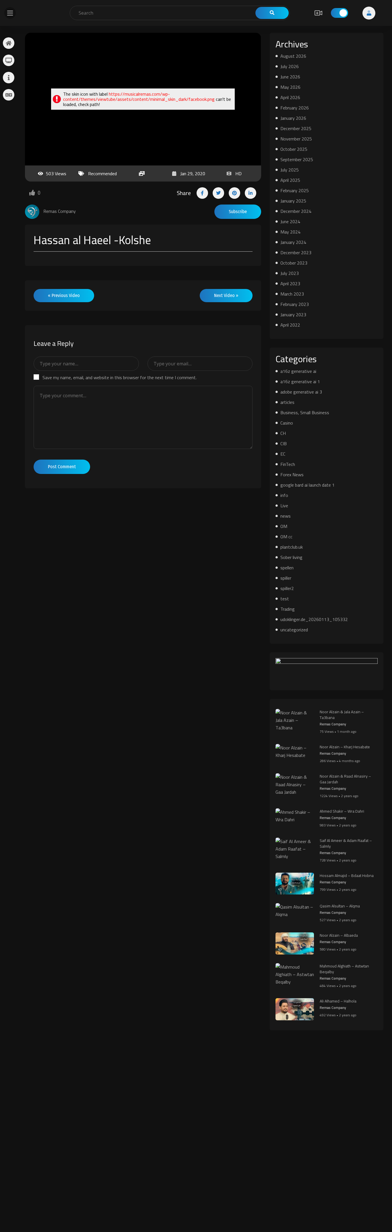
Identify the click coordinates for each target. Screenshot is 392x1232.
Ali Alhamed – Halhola (338, 1001)
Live (284, 505)
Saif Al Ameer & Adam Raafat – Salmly (346, 843)
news (285, 516)
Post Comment (62, 466)
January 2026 (293, 118)
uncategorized (294, 629)
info (284, 495)
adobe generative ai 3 (301, 391)
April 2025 (290, 180)
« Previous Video (64, 295)
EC (282, 454)
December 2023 (295, 252)
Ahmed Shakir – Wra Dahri (342, 811)
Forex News (292, 474)
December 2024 (295, 211)
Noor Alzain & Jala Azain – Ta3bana (342, 714)
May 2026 (290, 87)
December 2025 (295, 128)
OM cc (286, 536)
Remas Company (333, 724)
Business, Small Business (304, 412)
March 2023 (292, 294)
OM (283, 526)
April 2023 (290, 283)
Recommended (102, 173)
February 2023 (294, 304)
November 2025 (296, 138)
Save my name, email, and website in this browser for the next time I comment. (119, 377)
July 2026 (289, 66)
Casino (286, 423)
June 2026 (290, 76)
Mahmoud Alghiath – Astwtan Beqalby (344, 968)
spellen (287, 567)
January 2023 (293, 314)
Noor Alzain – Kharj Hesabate (345, 747)
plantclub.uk (291, 547)
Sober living (291, 557)
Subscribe (238, 211)
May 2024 (290, 231)
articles (287, 402)
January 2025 (293, 200)
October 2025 (293, 149)
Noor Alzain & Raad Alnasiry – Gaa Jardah (345, 779)
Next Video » (226, 295)
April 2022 (290, 325)
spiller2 (287, 588)
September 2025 (296, 159)
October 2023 (293, 263)
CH (283, 433)
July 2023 (289, 273)
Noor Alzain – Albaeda (339, 935)
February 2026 (294, 107)
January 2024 (293, 242)
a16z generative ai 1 (300, 381)
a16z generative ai (298, 371)
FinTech (287, 464)
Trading (287, 609)
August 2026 (293, 56)
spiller (285, 578)
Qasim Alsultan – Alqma (340, 906)
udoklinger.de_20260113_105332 (314, 619)
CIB (283, 443)
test (284, 598)
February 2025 (294, 190)
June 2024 (290, 221)
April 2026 (290, 97)
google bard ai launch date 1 (307, 485)
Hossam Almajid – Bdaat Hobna (347, 875)
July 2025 (289, 169)
